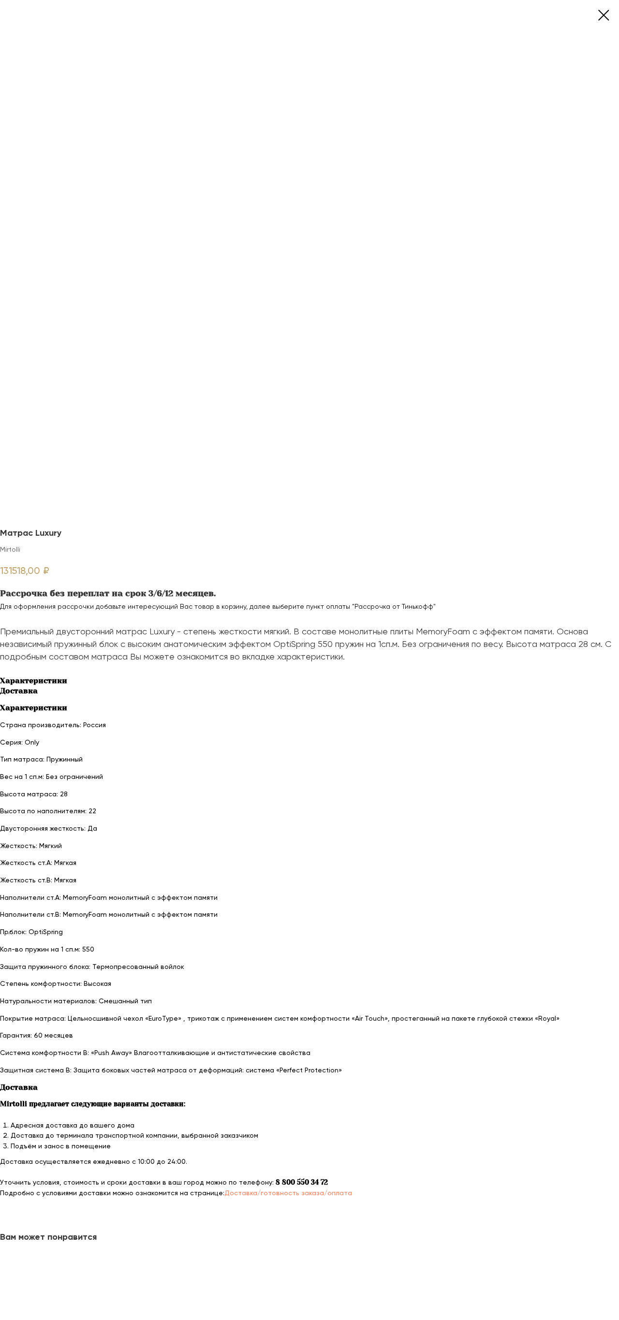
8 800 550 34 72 (302, 1182)
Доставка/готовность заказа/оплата (288, 1193)
